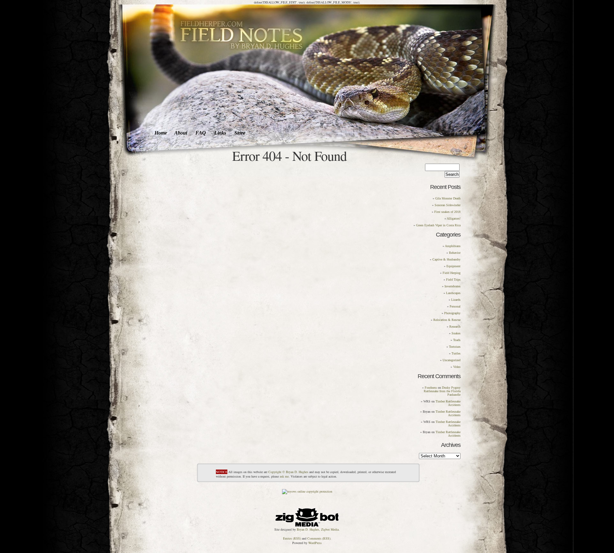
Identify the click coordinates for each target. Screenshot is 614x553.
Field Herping (451, 273)
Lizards (455, 299)
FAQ (200, 133)
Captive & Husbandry (446, 259)
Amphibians (452, 246)
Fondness (431, 387)
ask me (284, 476)
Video (456, 367)
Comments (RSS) (318, 538)
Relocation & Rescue (446, 320)
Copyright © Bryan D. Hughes (288, 472)
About (180, 133)
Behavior (454, 252)
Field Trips (453, 279)
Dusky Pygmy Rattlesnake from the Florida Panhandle (442, 391)
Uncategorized (451, 360)
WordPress (315, 543)
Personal (455, 306)
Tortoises (454, 346)
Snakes (456, 333)
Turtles (456, 353)
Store (239, 133)
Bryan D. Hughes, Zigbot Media (318, 529)
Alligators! (453, 218)
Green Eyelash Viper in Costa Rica (438, 225)
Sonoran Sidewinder (447, 205)
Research (454, 326)
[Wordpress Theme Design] (307, 516)
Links (220, 133)
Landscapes (453, 293)
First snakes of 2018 (447, 212)
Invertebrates (452, 286)
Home (160, 133)
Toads (456, 340)
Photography (452, 313)
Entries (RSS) (292, 538)
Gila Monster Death (447, 198)
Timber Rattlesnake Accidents (448, 403)
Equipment (453, 266)
